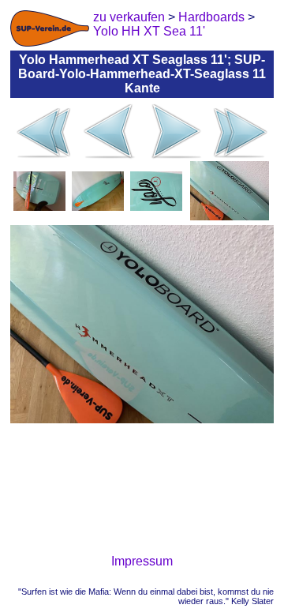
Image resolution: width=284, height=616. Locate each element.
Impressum (142, 561)
